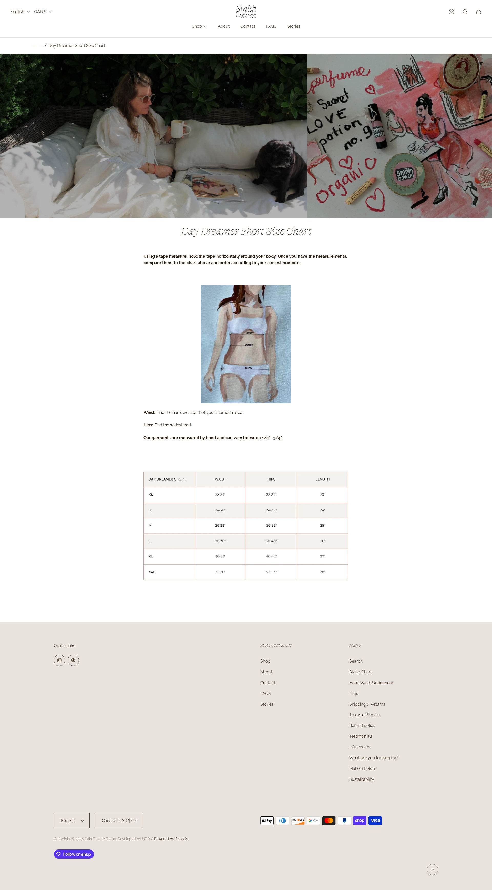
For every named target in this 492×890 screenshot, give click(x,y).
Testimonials (361, 736)
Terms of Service (365, 714)
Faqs (353, 693)
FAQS (265, 693)
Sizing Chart (360, 671)
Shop (265, 661)
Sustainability (361, 779)
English (17, 11)
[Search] (465, 11)
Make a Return (362, 768)
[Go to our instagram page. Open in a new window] (59, 660)
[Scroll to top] (432, 869)
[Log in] (451, 11)
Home (37, 45)
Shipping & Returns (367, 704)
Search (356, 661)
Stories (266, 704)
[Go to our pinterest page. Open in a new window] (73, 660)
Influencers (359, 747)
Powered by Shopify (171, 839)
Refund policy (362, 725)
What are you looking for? (373, 757)
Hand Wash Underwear (371, 682)
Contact (267, 682)
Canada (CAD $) (117, 820)
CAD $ (40, 11)
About (266, 671)
